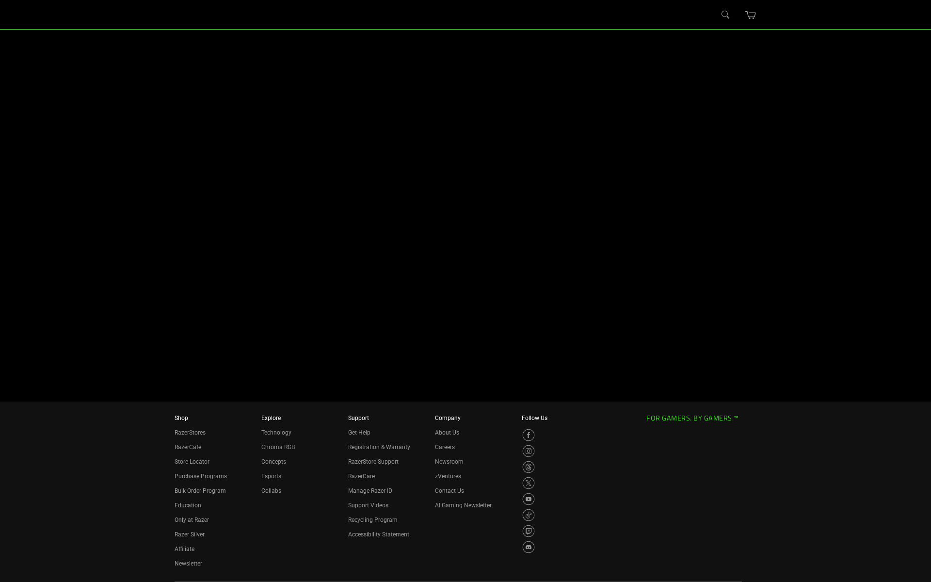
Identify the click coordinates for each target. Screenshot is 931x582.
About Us (447, 432)
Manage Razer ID (370, 490)
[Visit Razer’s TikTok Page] (528, 515)
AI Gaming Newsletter (463, 505)
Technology (276, 432)
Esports (271, 476)
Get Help (359, 432)
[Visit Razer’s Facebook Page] (528, 435)
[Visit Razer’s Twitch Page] (528, 531)
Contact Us (449, 490)
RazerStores (190, 432)
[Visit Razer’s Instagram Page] (528, 451)
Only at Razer (192, 520)
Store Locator (192, 461)
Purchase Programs (201, 476)
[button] (750, 15)
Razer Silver (190, 534)
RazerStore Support (373, 461)
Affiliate (184, 549)
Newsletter (188, 563)
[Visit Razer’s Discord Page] (528, 547)
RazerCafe (188, 447)
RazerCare (361, 476)
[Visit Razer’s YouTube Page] (528, 499)
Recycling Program (373, 520)
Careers (445, 447)
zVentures (448, 476)
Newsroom (449, 461)
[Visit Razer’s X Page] (528, 483)
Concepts (273, 461)
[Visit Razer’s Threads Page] (528, 467)
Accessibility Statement (378, 534)
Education (188, 505)
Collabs (271, 490)
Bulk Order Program (200, 490)
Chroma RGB (278, 447)
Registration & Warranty (379, 447)
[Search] (726, 15)
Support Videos (368, 505)
